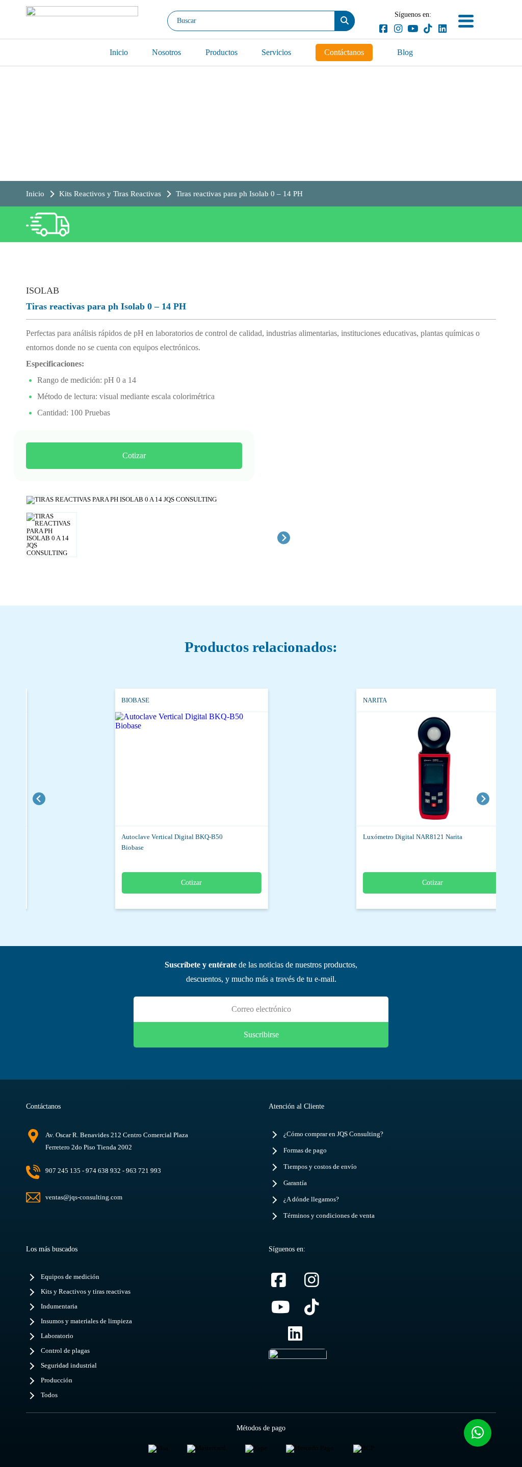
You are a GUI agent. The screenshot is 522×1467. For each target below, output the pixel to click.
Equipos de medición (70, 1276)
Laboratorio (57, 1336)
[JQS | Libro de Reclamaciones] (298, 1369)
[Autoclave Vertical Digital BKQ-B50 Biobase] (176, 769)
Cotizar (134, 455)
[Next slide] (283, 537)
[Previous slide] (39, 798)
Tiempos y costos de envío (320, 1166)
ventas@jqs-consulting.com (83, 1197)
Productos (221, 52)
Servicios (276, 52)
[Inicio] (82, 21)
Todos (49, 1395)
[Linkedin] (442, 29)
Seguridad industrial (69, 1365)
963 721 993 (143, 1170)
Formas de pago (305, 1150)
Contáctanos (344, 52)
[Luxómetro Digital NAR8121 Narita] (418, 769)
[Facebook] (383, 29)
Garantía (295, 1183)
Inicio (119, 52)
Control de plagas (65, 1350)
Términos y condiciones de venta (329, 1215)
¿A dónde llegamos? (311, 1199)
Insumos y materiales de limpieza (86, 1321)
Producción (56, 1380)
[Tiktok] (427, 29)
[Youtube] (413, 29)
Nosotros (166, 52)
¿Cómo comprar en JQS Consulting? (333, 1134)
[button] (51, 537)
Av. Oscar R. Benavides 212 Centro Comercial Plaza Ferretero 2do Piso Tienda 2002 (116, 1141)
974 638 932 (103, 1170)
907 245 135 (63, 1170)
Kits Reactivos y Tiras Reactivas (110, 194)
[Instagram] (398, 29)
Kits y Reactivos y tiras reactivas (85, 1291)
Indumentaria (59, 1306)
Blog (405, 52)
